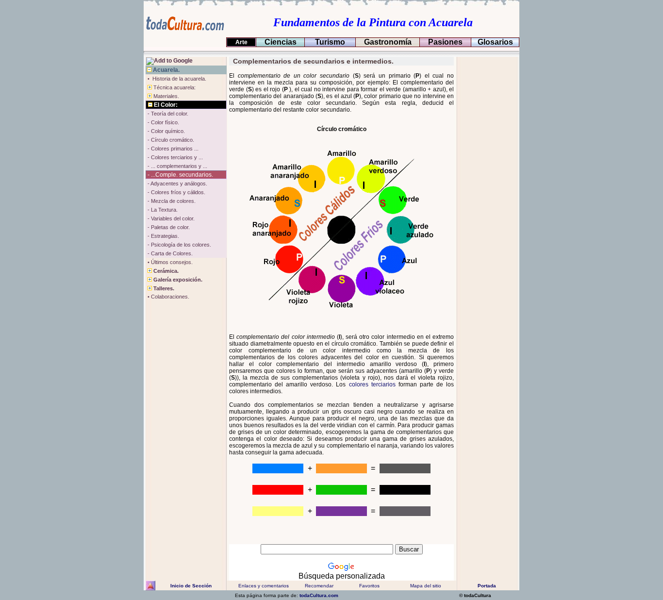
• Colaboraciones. (167, 297)
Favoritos (369, 585)
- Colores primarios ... (172, 148)
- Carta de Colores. (169, 253)
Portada (487, 585)
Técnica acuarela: (174, 87)
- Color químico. (165, 131)
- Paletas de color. (168, 227)
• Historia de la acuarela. (176, 79)
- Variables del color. (170, 218)
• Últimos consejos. (169, 262)
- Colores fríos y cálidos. (175, 192)
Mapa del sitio (426, 585)
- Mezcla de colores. (171, 201)
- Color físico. (162, 122)
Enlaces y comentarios (263, 585)
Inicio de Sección (191, 585)
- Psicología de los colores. (178, 245)
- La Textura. (162, 210)
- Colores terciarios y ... (174, 157)
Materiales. (165, 96)
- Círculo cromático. (170, 140)
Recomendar (319, 585)
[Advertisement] (487, 202)
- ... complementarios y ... (176, 166)
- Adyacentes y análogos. (176, 183)
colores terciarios (372, 384)
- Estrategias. (162, 236)
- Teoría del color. (167, 114)
